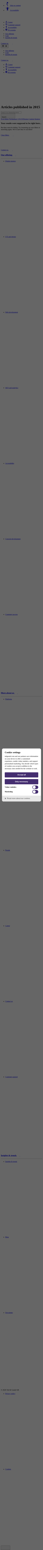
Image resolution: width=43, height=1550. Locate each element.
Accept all (21, 775)
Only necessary (21, 782)
